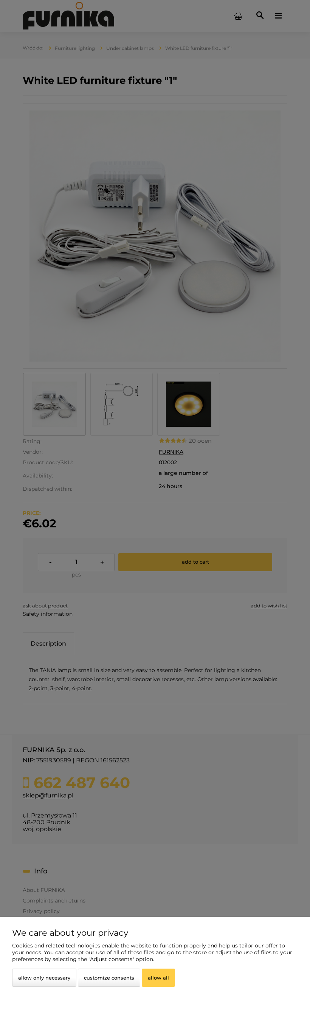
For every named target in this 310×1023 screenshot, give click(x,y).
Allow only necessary (44, 978)
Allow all (158, 978)
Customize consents (109, 978)
